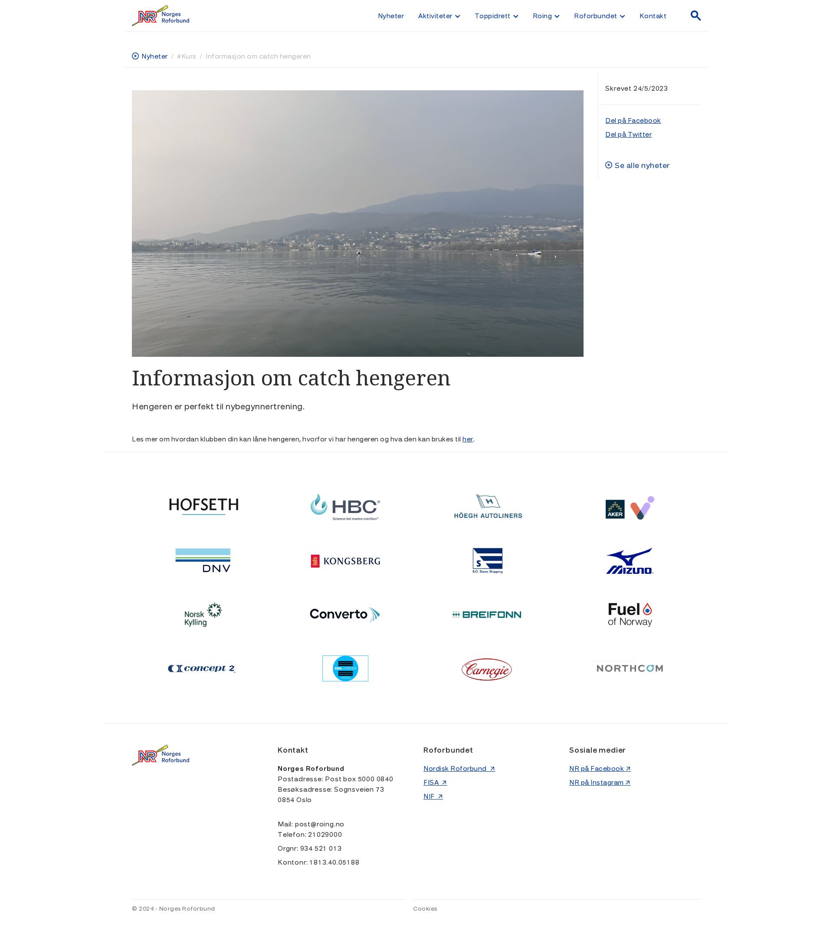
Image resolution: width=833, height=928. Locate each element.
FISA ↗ (435, 782)
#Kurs (187, 56)
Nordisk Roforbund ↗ (459, 768)
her (467, 439)
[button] (439, 15)
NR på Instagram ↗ (600, 782)
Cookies (425, 909)
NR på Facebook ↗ (600, 768)
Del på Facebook (633, 120)
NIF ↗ (433, 796)
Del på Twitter (628, 134)
